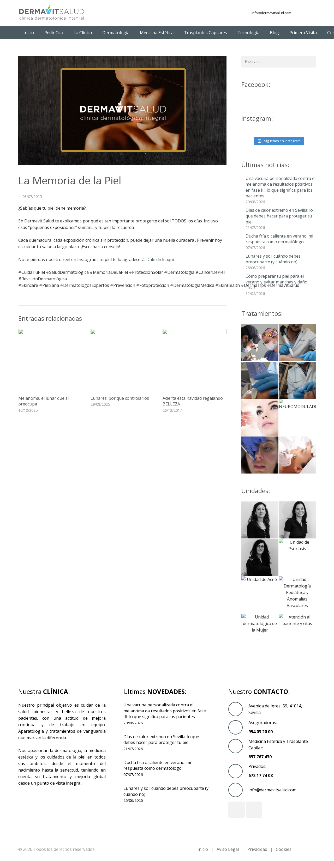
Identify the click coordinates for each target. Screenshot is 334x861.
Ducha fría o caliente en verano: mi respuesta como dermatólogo (279, 239)
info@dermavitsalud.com (271, 12)
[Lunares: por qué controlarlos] (122, 361)
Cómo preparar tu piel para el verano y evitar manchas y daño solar (276, 282)
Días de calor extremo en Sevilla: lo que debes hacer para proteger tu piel (279, 216)
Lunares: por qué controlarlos (120, 398)
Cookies (283, 849)
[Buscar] (310, 62)
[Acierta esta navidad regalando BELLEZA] (194, 361)
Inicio (203, 849)
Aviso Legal (228, 849)
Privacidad (257, 849)
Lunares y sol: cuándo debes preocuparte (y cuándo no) (273, 259)
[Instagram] (311, 13)
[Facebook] (301, 13)
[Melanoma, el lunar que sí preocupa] (50, 361)
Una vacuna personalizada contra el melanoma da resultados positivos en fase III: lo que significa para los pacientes (280, 187)
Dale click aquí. (160, 259)
